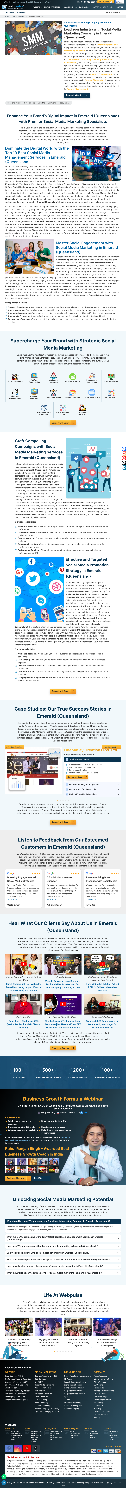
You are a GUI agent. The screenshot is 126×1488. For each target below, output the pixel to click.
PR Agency (68, 1379)
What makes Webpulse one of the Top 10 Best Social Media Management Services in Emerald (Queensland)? (55, 1238)
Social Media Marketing (44, 1385)
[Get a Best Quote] (3, 1482)
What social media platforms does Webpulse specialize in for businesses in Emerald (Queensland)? (58, 1259)
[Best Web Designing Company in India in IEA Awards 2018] (32, 1161)
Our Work (107, 7)
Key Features (29, 103)
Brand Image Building (73, 1385)
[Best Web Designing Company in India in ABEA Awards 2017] (10, 1161)
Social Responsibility (102, 1400)
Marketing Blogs (100, 1397)
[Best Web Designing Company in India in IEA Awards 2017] (21, 1161)
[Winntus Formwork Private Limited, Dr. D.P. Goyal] (23, 964)
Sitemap (97, 1417)
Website (36, 7)
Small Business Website (14, 1376)
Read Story (39, 1178)
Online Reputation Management (77, 1376)
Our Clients (98, 1385)
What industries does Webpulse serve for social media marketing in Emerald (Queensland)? (54, 1273)
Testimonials (99, 1388)
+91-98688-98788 (88, 2)
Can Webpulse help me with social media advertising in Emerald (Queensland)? (48, 1253)
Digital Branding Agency (74, 1388)
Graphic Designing (71, 1409)
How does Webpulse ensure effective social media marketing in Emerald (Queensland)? (52, 1246)
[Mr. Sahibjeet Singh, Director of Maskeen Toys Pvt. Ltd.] (102, 964)
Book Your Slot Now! (15, 1178)
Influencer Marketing (73, 1403)
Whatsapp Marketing (43, 1394)
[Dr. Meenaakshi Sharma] (102, 1004)
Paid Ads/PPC (40, 1391)
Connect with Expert (60, 423)
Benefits (41, 103)
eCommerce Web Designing (16, 1385)
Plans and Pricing (14, 103)
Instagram (18, 1451)
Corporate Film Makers (73, 1391)
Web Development (12, 1388)
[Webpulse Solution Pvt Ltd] (13, 7)
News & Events (100, 1394)
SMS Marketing (41, 1400)
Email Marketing (41, 1397)
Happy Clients (64, 103)
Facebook (9, 1451)
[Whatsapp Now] (3, 1476)
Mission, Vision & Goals (103, 1379)
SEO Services (40, 1379)
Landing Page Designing (15, 1397)
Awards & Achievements (104, 1391)
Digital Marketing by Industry (47, 1411)
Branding (97, 1409)
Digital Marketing (52, 7)
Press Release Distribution (75, 1382)
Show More (12, 899)
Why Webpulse (100, 1382)
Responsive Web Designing (16, 1400)
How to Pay (98, 1403)
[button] (92, 759)
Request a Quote (74, 95)
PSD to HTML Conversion (15, 1394)
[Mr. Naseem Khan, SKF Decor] (63, 1004)
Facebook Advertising (113, 12)
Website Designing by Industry (17, 1391)
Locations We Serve (102, 1411)
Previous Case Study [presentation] (15, 747)
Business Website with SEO (16, 1382)
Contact (119, 7)
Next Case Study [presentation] (110, 747)
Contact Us (98, 1406)
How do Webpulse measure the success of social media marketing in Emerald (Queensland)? (55, 1266)
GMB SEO (39, 1382)
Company (95, 7)
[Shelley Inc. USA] (23, 1004)
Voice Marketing (41, 1403)
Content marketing (42, 1406)
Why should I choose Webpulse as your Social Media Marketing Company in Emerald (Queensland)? (58, 1221)
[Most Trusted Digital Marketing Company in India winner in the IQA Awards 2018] (54, 1161)
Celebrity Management (73, 1406)
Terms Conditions (101, 1414)
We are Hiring (104, 2)
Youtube (26, 1451)
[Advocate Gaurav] (63, 964)
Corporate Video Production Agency (76, 1395)
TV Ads (67, 1400)
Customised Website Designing (18, 1379)
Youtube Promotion (43, 1388)
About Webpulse (100, 1376)
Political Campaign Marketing (47, 1409)
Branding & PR (70, 7)
